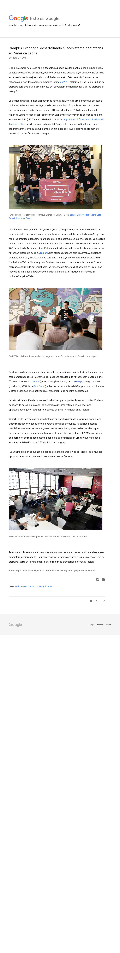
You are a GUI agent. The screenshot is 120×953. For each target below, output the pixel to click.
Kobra (93, 215)
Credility (86, 215)
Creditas (35, 381)
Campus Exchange (36, 586)
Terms (108, 625)
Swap (29, 218)
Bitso (79, 215)
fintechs (48, 586)
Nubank (44, 252)
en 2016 (64, 81)
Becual (73, 215)
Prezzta (20, 218)
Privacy (100, 625)
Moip (79, 381)
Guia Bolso (39, 386)
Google (91, 625)
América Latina (21, 586)
